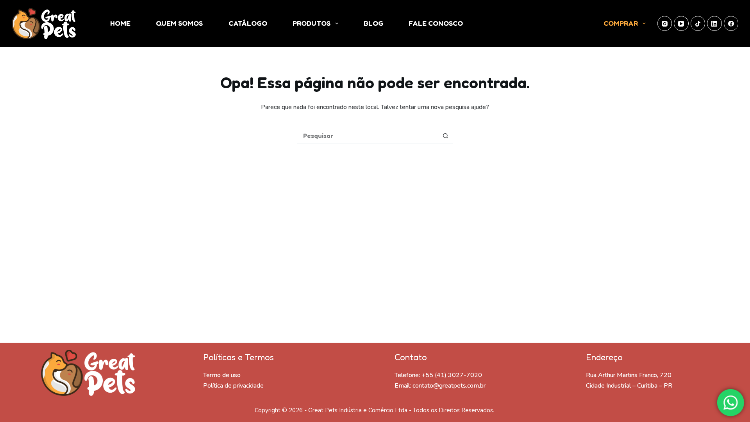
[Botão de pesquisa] (445, 135)
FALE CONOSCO (436, 23)
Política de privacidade (233, 385)
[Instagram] (664, 23)
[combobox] (367, 135)
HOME (120, 23)
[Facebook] (731, 23)
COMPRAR (621, 23)
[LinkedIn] (714, 23)
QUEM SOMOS (179, 23)
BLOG (373, 23)
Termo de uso (222, 375)
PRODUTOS (311, 23)
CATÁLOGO (248, 23)
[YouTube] (681, 23)
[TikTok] (698, 23)
